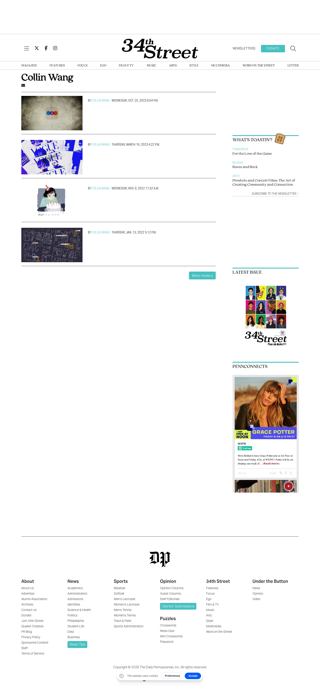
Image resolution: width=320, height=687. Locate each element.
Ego (103, 65)
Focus (82, 65)
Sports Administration (128, 626)
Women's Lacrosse (127, 604)
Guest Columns (170, 593)
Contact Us (29, 610)
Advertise (27, 593)
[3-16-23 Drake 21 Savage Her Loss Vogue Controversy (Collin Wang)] (52, 157)
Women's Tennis (125, 615)
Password (166, 642)
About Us (27, 588)
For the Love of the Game (252, 154)
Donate (272, 48)
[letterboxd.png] (52, 113)
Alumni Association (34, 599)
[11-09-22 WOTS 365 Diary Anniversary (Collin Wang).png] (52, 201)
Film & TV (126, 65)
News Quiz (167, 631)
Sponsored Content (34, 642)
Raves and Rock (245, 167)
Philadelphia (75, 621)
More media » (202, 275)
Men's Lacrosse (124, 599)
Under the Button (270, 581)
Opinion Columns (172, 588)
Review (237, 163)
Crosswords (168, 625)
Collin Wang (100, 100)
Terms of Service (32, 653)
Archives (27, 604)
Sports (121, 581)
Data (70, 632)
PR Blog (26, 632)
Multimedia (220, 65)
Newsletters (244, 48)
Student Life (75, 626)
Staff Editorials (170, 599)
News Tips (77, 644)
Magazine (29, 65)
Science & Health (79, 610)
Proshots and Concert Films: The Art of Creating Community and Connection (263, 183)
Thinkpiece (240, 149)
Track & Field (122, 621)
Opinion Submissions (178, 606)
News (73, 581)
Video (256, 599)
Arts (173, 65)
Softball (119, 593)
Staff (24, 648)
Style (194, 65)
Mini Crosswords (171, 636)
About (27, 581)
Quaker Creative (32, 626)
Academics (75, 588)
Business (73, 637)
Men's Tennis (122, 610)
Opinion (168, 581)
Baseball (119, 588)
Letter (293, 65)
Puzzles (168, 618)
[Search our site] (293, 48)
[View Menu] (26, 48)
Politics (72, 615)
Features (57, 65)
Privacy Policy (30, 637)
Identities (73, 604)
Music (151, 65)
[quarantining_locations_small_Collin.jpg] (52, 245)
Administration (77, 593)
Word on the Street (259, 65)
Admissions (75, 599)
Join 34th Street (32, 621)
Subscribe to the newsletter (274, 194)
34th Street (218, 581)
